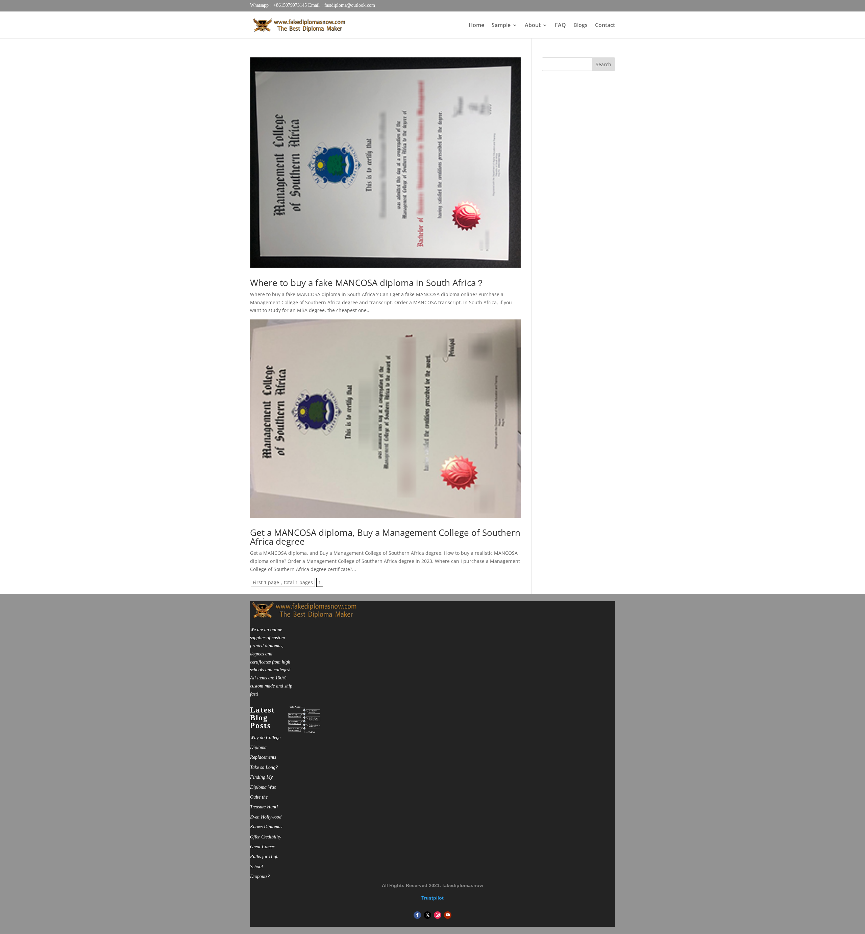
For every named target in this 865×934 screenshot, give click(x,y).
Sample (501, 26)
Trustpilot (432, 898)
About (533, 26)
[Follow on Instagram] (437, 915)
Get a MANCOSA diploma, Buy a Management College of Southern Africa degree (385, 536)
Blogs (580, 26)
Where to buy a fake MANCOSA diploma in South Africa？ (367, 283)
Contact (605, 26)
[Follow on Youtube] (447, 915)
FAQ (560, 26)
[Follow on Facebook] (417, 915)
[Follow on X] (427, 915)
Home (476, 26)
